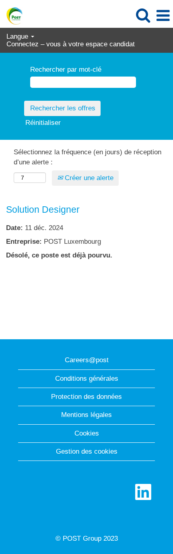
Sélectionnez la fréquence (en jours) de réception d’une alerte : (87, 157)
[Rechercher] (143, 15)
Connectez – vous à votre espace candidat (70, 44)
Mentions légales (86, 415)
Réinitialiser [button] (43, 123)
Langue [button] (18, 36)
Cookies (86, 433)
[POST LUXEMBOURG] (11, 15)
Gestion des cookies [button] (86, 451)
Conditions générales (86, 378)
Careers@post (87, 360)
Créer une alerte (88, 178)
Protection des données (86, 396)
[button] (163, 16)
